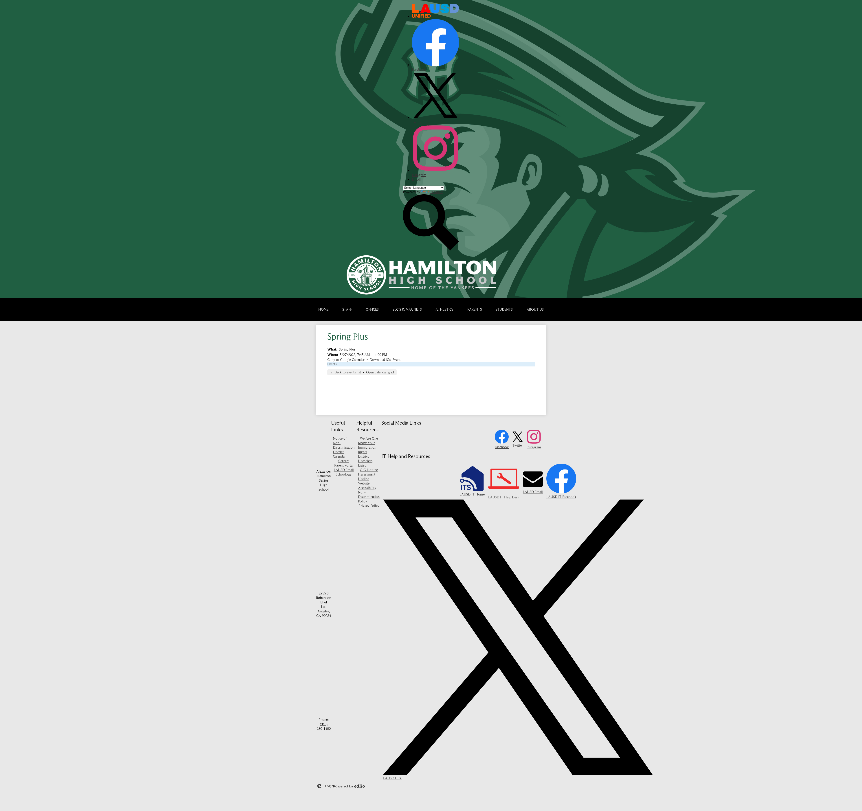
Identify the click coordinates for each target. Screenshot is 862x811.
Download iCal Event (385, 359)
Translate (436, 192)
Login (324, 786)
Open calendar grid (380, 372)
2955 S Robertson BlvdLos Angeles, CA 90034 (323, 604)
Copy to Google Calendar (346, 359)
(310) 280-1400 (324, 726)
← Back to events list (345, 372)
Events (332, 364)
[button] (347, 309)
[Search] (431, 249)
